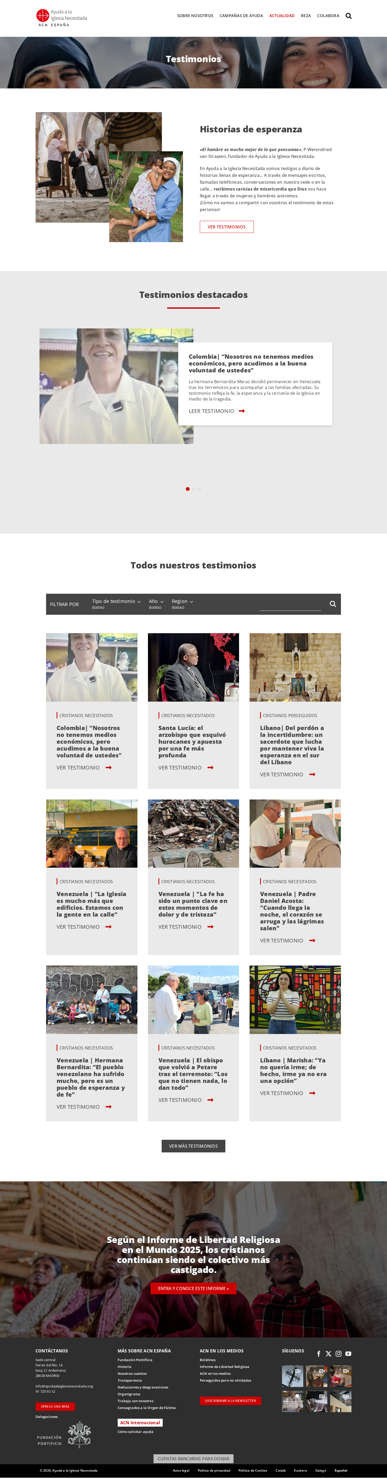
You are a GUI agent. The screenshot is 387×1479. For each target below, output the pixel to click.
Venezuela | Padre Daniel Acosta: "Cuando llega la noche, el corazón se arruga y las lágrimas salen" (292, 911)
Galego (320, 1470)
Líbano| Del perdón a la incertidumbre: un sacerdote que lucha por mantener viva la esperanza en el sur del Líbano (292, 745)
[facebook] (319, 1354)
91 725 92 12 (45, 1391)
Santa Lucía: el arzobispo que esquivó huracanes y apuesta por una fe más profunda (192, 741)
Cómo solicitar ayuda (135, 1431)
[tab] (188, 489)
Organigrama (129, 1394)
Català (281, 1470)
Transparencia (130, 1380)
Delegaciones (47, 1416)
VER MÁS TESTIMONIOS (193, 1146)
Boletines (208, 1359)
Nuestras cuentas (132, 1373)
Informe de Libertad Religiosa (225, 1366)
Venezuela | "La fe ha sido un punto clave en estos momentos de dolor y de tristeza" (192, 904)
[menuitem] (64, 604)
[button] (348, 15)
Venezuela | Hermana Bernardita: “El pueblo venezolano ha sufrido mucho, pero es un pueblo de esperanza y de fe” (91, 1077)
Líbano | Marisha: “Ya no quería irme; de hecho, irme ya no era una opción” (293, 1070)
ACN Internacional (140, 1423)
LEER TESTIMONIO (211, 410)
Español (341, 1470)
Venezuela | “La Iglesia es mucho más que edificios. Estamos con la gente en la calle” (92, 904)
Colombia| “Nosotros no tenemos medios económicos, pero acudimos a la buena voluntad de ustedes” (250, 363)
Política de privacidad (214, 1470)
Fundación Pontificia (135, 1359)
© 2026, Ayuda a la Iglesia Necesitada (69, 1470)
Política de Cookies (253, 1470)
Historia (125, 1366)
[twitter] (328, 1354)
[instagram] (338, 1354)
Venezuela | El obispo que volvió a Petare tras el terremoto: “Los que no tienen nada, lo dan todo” (193, 1073)
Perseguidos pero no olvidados (225, 1380)
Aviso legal (181, 1470)
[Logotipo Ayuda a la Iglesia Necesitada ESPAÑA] (62, 10)
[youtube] (348, 1354)
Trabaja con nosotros (135, 1400)
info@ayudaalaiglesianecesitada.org (64, 1386)
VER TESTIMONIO (79, 767)
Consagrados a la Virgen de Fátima (147, 1407)
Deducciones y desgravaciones (143, 1387)
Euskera (300, 1470)
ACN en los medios (215, 1373)
